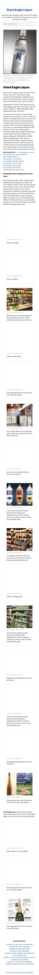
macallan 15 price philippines (19, 951)
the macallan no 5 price (26, 152)
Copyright (29, 972)
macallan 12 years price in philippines (19, 962)
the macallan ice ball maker (12, 163)
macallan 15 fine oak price (13, 957)
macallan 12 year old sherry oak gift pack (19, 964)
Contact (13, 972)
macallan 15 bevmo (28, 957)
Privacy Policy (21, 972)
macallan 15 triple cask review (19, 949)
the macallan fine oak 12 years (13, 161)
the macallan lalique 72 (11, 157)
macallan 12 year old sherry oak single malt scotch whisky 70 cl (19, 954)
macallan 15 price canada (19, 960)
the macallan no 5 (9, 154)
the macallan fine (22, 154)
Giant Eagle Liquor (19, 10)
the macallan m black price (12, 159)
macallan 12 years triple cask (19, 946)
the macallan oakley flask (12, 165)
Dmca (8, 972)
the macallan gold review (11, 167)
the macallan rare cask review (13, 170)
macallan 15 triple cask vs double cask (19, 944)
